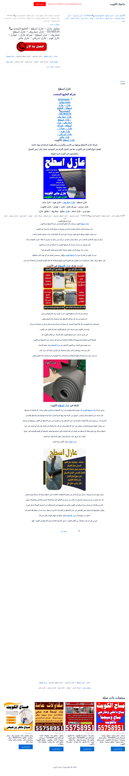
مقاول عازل (54, 62)
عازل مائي (9, 62)
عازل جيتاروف (69, 202)
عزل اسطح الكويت (71, 255)
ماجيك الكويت (117, 4)
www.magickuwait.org (73, 4)
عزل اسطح (10, 56)
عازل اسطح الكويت (89, 410)
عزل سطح (72, 442)
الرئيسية (57, 15)
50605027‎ (60, 4)
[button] (40, 4)
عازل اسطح (48, 56)
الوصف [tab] (122, 83)
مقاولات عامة (49, 15)
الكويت (50, 410)
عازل (55, 56)
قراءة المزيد (118, 749)
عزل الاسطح (64, 265)
